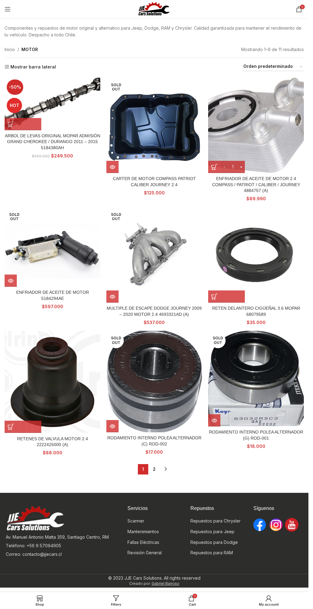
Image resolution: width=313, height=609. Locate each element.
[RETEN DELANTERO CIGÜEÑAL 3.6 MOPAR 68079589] (256, 255)
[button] (23, 124)
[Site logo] (154, 8)
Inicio (10, 49)
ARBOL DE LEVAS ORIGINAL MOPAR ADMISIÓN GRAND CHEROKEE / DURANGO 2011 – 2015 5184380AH (52, 141)
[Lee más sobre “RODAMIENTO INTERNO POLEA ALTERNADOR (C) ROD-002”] (112, 426)
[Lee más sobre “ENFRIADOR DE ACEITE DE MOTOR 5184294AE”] (11, 281)
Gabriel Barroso (165, 583)
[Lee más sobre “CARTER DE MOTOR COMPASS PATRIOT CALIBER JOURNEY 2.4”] (112, 167)
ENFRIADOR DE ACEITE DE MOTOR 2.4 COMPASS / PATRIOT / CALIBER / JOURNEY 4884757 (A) (256, 184)
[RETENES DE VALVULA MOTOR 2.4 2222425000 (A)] (52, 382)
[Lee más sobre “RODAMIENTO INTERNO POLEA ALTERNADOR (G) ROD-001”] (214, 420)
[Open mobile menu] (8, 9)
